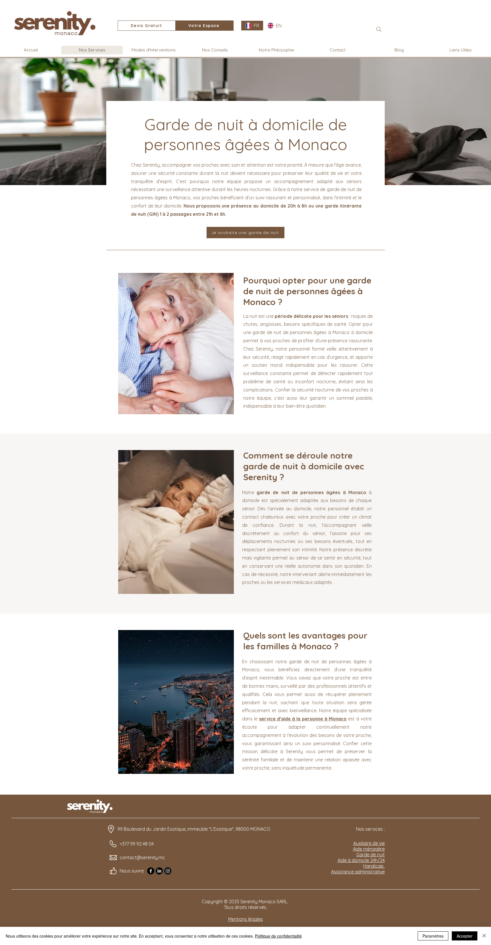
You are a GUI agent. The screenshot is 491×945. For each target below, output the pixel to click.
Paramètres (433, 936)
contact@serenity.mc (142, 857)
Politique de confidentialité (278, 936)
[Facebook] (150, 870)
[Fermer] (484, 935)
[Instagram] (167, 870)
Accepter (465, 936)
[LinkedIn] (159, 870)
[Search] (379, 29)
